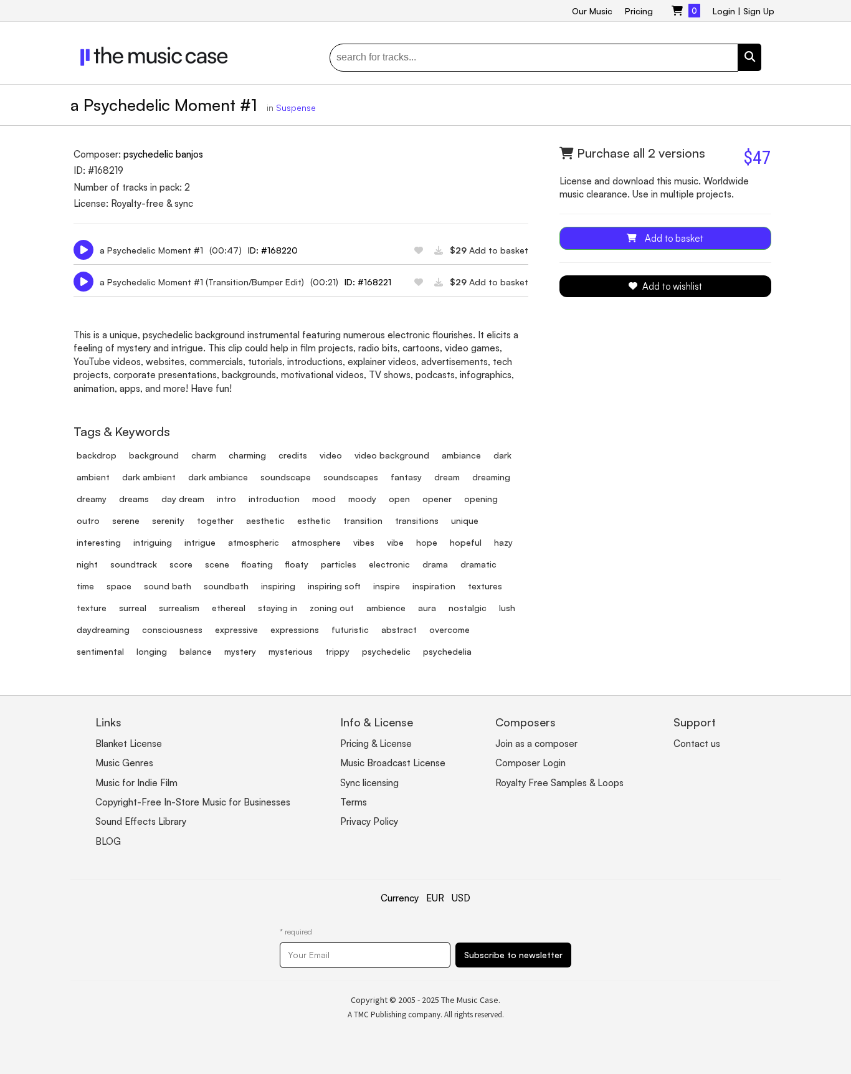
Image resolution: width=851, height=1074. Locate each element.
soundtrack (133, 564)
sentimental (100, 651)
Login (724, 11)
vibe (395, 542)
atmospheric (253, 542)
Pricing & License (376, 743)
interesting (99, 542)
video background (391, 455)
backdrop (96, 455)
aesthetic (265, 520)
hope (426, 542)
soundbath (226, 586)
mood (324, 498)
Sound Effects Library (140, 821)
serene (126, 520)
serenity (168, 520)
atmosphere (316, 542)
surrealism (179, 607)
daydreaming (103, 629)
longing (151, 651)
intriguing (152, 542)
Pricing (639, 11)
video (331, 455)
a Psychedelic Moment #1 (151, 250)
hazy (503, 542)
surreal (132, 607)
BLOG (108, 841)
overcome (449, 629)
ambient (93, 477)
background (154, 455)
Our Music (592, 11)
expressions (294, 629)
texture (92, 607)
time (85, 586)
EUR (435, 898)
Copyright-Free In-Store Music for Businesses (192, 802)
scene (217, 564)
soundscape (285, 477)
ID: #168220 (273, 250)
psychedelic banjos (163, 154)
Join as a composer (536, 743)
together (215, 520)
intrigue (200, 542)
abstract (399, 629)
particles (338, 564)
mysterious (291, 651)
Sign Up (758, 11)
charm (203, 455)
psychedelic (386, 651)
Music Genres (124, 763)
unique (464, 520)
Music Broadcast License (392, 763)
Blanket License (128, 743)
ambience (386, 607)
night (87, 564)
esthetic (314, 520)
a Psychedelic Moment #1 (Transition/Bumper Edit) (202, 282)
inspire (386, 586)
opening (481, 498)
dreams (134, 498)
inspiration (433, 586)
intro (226, 498)
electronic (389, 564)
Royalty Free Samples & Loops (559, 783)
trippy (337, 651)
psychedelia (447, 651)
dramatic (478, 564)
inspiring (278, 586)
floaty (296, 564)
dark (502, 455)
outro (88, 520)
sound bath (167, 586)
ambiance (461, 455)
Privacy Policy (369, 821)
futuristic (350, 629)
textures (485, 586)
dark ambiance (218, 477)
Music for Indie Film (136, 783)
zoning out (332, 607)
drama (435, 564)
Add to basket (489, 250)
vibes (363, 542)
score (181, 564)
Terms (353, 802)
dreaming (491, 477)
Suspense (296, 107)
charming (247, 455)
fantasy (406, 477)
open (399, 498)
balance (195, 651)
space (119, 586)
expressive (236, 629)
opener (437, 498)
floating (257, 564)
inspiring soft (334, 586)
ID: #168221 (368, 282)
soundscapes (350, 477)
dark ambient (149, 477)
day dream (182, 498)
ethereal (228, 607)
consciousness (172, 629)
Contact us (696, 743)
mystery (240, 651)
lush (507, 607)
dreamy (92, 498)
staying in (277, 607)
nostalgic (468, 607)
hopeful (466, 542)
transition (363, 520)
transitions (417, 520)
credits (292, 455)
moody (362, 498)
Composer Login (530, 763)
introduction (274, 498)
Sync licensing (369, 783)
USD (461, 898)
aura (427, 607)
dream (447, 477)
